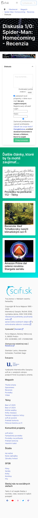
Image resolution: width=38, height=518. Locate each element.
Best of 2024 (10, 408)
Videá (7, 395)
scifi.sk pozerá (11, 418)
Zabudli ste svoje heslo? (23, 126)
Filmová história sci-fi (13, 423)
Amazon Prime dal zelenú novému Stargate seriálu (16, 266)
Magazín (24, 9)
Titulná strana (10, 385)
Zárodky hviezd (11, 458)
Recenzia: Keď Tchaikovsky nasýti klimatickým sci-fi (16, 229)
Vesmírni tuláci (11, 443)
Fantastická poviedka (13, 436)
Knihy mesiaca (10, 413)
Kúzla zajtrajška (11, 456)
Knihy (7, 474)
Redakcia (9, 346)
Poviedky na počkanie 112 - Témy (18, 193)
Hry (6, 479)
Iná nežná (9, 453)
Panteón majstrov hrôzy (14, 415)
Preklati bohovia (11, 441)
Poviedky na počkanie (14, 438)
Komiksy (8, 476)
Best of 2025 (10, 405)
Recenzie (8, 390)
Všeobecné (13, 9)
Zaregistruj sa (19, 129)
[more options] (32, 66)
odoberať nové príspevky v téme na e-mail (23, 98)
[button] (17, 3)
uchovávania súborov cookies (17, 324)
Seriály (7, 471)
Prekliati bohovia (11, 420)
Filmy (7, 468)
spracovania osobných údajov (17, 322)
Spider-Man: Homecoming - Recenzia (19, 12)
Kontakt (18, 329)
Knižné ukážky (11, 410)
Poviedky (8, 392)
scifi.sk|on (9, 433)
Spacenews (9, 387)
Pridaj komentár (21, 140)
